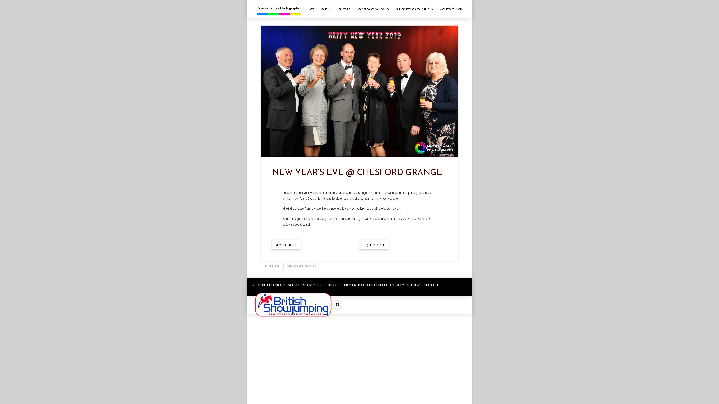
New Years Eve (271, 266)
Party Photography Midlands (301, 266)
